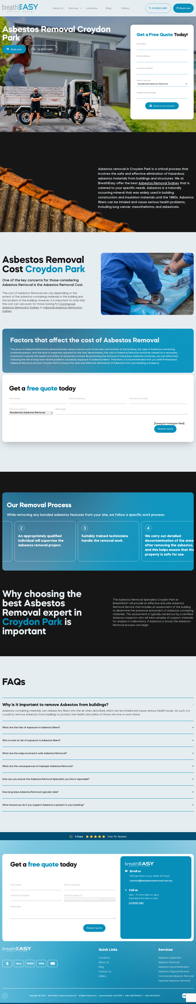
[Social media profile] (5, 995)
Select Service (144, 80)
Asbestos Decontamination (173, 967)
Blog (108, 8)
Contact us (105, 971)
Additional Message (146, 93)
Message (60, 409)
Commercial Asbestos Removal (176, 976)
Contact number (138, 398)
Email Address (143, 56)
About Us (58, 8)
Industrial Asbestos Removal (174, 980)
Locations (91, 8)
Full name (141, 44)
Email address (77, 398)
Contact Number (145, 68)
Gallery (125, 8)
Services (73, 8)
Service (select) (18, 409)
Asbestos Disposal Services (173, 971)
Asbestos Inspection (169, 957)
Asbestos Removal (168, 962)
